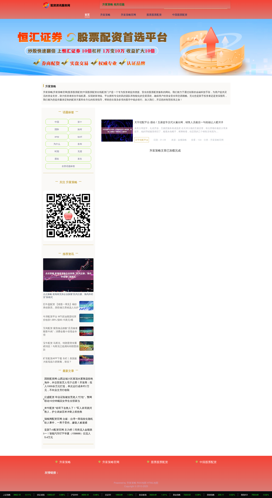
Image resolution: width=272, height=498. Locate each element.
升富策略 (105, 14)
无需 (80, 151)
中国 (57, 121)
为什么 (57, 143)
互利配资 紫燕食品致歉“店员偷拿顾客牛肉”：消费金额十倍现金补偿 (60, 331)
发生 (80, 158)
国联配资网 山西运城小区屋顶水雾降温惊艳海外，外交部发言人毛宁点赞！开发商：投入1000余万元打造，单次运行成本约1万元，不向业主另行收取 (68, 384)
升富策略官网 (128, 14)
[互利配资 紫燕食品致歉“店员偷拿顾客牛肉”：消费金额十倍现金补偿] (86, 331)
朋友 (57, 158)
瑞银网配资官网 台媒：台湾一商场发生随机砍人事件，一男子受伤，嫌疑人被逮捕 (68, 420)
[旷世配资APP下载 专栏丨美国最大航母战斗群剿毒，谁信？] (86, 360)
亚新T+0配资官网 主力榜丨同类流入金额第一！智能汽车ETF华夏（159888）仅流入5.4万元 (68, 433)
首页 (87, 14)
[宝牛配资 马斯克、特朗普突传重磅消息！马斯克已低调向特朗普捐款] (86, 346)
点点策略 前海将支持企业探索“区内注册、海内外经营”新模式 (68, 295)
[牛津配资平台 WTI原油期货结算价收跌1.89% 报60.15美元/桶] (86, 318)
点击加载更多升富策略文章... (165, 150)
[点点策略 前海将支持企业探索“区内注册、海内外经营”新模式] (68, 274)
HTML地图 (152, 482)
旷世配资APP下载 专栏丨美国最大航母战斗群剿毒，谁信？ (60, 360)
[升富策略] (57, 5)
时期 (57, 151)
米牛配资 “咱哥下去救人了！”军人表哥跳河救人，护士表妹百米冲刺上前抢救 (68, 409)
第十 (80, 121)
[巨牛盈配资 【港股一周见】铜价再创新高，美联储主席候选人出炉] (86, 305)
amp (57, 136)
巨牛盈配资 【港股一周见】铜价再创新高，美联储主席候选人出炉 (61, 305)
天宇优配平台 (141, 139)
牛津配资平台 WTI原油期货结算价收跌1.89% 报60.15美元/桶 (59, 318)
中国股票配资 (179, 14)
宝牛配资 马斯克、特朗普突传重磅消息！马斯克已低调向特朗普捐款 (61, 346)
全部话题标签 (68, 166)
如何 (80, 129)
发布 (80, 143)
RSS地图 (141, 482)
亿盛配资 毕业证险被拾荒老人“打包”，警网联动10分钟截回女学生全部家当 (68, 399)
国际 (57, 129)
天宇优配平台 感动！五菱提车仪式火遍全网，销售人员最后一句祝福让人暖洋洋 (178, 122)
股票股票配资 (154, 14)
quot (80, 136)
